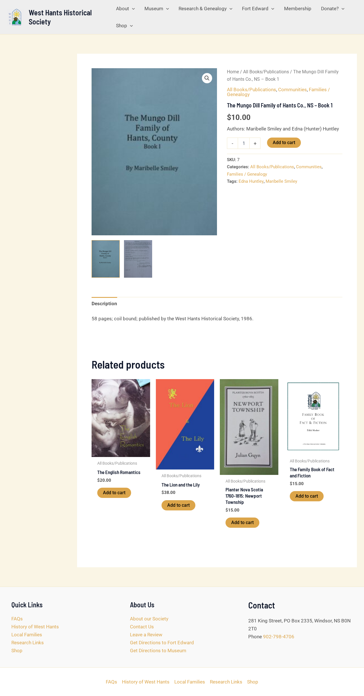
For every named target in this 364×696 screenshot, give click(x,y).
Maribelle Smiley (281, 181)
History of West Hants (35, 626)
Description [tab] (104, 303)
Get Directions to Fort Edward (162, 642)
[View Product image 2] (138, 259)
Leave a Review (146, 634)
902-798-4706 (278, 636)
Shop (16, 650)
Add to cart (284, 142)
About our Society (149, 619)
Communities (292, 89)
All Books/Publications (266, 71)
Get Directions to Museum (158, 650)
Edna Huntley (251, 181)
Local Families (26, 634)
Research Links (27, 642)
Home (233, 71)
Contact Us (142, 626)
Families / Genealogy (247, 174)
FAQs (17, 619)
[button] (132, 8)
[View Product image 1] (106, 259)
